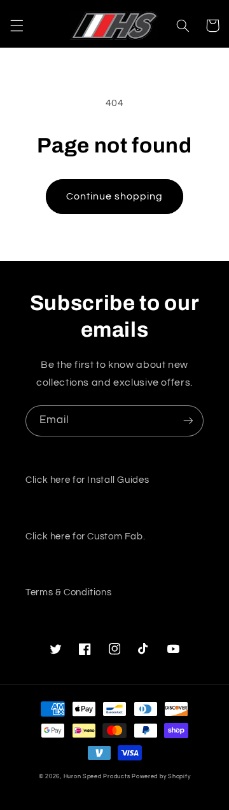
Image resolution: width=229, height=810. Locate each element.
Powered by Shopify (161, 777)
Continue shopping (114, 196)
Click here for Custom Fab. (85, 536)
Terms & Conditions (68, 592)
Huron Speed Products (97, 777)
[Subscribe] (188, 420)
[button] (16, 25)
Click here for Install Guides (87, 480)
